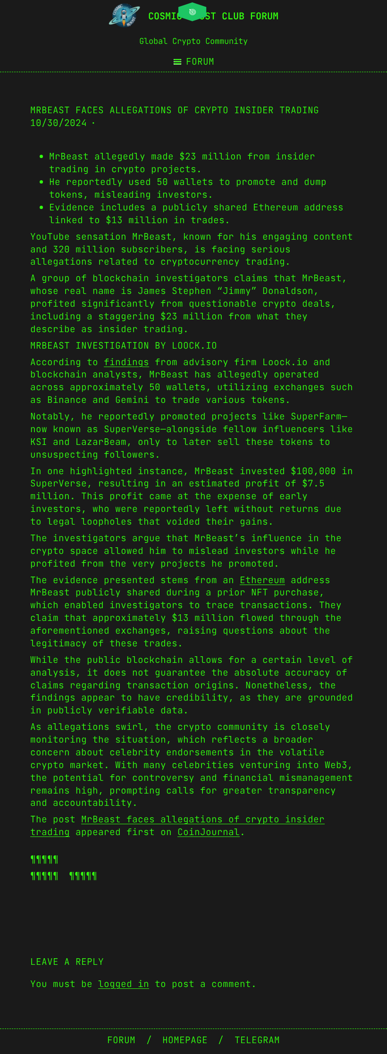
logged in (123, 984)
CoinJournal (208, 832)
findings (126, 362)
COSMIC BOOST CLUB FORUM (213, 16)
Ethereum (262, 580)
